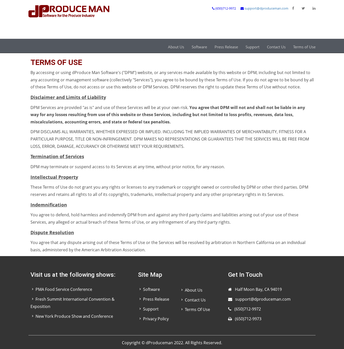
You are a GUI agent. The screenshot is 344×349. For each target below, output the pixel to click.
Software (199, 46)
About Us (176, 46)
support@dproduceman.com (266, 8)
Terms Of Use (197, 309)
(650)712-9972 (247, 309)
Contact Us (276, 46)
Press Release (226, 46)
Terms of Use (304, 46)
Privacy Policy (156, 319)
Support (252, 46)
